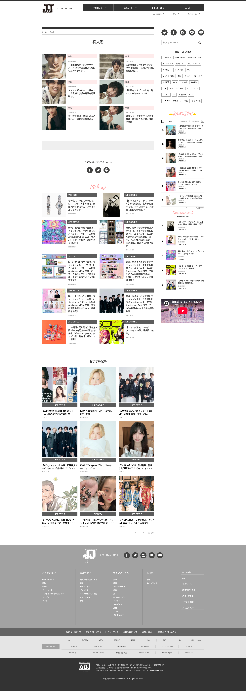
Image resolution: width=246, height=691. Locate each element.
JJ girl (188, 7)
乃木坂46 (182, 95)
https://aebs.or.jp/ (156, 670)
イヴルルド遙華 (169, 76)
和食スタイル (196, 640)
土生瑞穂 (183, 82)
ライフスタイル (121, 572)
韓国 (81, 583)
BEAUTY (127, 7)
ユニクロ (166, 95)
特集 (44, 583)
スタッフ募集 (187, 596)
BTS (191, 95)
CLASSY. (85, 640)
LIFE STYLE (158, 7)
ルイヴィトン (168, 64)
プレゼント (46, 601)
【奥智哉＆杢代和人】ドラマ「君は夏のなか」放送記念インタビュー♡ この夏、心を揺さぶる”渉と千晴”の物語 (190, 127)
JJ (69, 640)
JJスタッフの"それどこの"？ (53, 594)
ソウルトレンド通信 (180, 101)
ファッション (49, 572)
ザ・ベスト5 (47, 590)
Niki (171, 88)
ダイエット (167, 70)
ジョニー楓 (196, 101)
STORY (117, 640)
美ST (164, 640)
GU (174, 95)
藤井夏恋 (166, 82)
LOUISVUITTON (194, 57)
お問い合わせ (147, 632)
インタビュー (118, 615)
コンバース (167, 57)
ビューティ (85, 572)
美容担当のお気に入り (88, 580)
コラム (116, 611)
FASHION (97, 7)
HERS (133, 640)
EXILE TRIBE (180, 57)
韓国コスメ (180, 64)
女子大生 (179, 88)
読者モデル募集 (188, 590)
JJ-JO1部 (166, 101)
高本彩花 (193, 82)
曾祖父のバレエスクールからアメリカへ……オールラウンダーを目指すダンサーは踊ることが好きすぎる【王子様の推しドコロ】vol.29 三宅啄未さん (190, 141)
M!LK (175, 82)
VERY (101, 640)
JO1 (188, 70)
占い (175, 14)
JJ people (157, 14)
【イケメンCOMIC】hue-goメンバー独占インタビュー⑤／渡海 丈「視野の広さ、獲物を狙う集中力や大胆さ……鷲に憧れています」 (191, 197)
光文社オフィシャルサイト (168, 632)
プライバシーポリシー (94, 632)
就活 (179, 76)
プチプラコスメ (192, 88)
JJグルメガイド (119, 597)
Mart (148, 640)
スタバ (187, 76)
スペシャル (192, 14)
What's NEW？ (48, 580)
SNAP (44, 587)
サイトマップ (113, 632)
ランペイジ (197, 76)
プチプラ (45, 597)
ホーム (44, 32)
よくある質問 (187, 608)
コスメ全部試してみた (88, 594)
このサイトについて (73, 632)
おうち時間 (179, 70)
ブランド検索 (187, 602)
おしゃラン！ (152, 583)
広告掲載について (130, 632)
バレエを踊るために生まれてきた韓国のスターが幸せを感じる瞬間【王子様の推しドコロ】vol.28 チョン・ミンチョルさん (190, 155)
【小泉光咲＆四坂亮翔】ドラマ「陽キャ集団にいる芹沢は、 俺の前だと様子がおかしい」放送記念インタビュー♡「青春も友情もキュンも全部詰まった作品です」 (191, 169)
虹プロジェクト (194, 64)
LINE (164, 88)
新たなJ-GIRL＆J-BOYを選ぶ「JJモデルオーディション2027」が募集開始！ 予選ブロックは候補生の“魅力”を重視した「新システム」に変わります (190, 183)
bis (180, 640)
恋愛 (115, 608)
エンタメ (116, 601)
